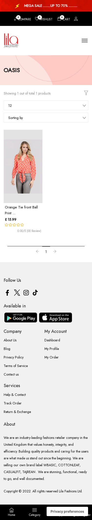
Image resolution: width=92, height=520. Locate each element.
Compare (24, 19)
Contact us (11, 374)
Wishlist (46, 19)
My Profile (51, 348)
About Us (10, 340)
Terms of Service (16, 365)
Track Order (13, 403)
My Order (51, 357)
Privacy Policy (14, 357)
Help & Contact (15, 394)
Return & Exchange (17, 411)
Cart (65, 19)
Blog (7, 348)
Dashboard (52, 340)
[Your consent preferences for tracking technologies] (67, 511)
